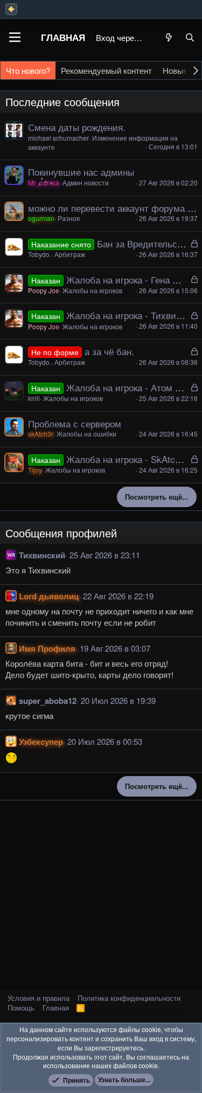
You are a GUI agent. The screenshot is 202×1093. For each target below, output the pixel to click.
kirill (34, 398)
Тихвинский (42, 555)
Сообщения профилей (61, 533)
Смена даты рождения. (77, 127)
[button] (14, 37)
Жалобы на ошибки (86, 433)
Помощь (21, 1007)
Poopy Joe (43, 290)
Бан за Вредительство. (145, 243)
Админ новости (85, 182)
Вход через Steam (121, 37)
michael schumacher (58, 137)
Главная (63, 37)
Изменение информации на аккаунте (103, 142)
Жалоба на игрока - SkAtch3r (127, 459)
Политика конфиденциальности (129, 998)
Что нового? (28, 70)
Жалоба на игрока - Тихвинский (133, 315)
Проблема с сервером (74, 423)
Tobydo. (39, 254)
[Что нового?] (168, 37)
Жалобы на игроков (92, 290)
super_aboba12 (47, 701)
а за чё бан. (109, 351)
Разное (69, 218)
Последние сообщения (62, 101)
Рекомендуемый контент (106, 70)
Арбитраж (69, 254)
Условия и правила (38, 998)
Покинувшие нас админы (81, 171)
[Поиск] (189, 37)
